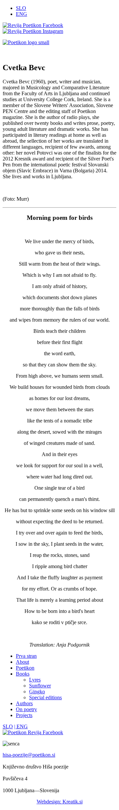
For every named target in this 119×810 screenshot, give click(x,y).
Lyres (35, 679)
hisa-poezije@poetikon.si (29, 755)
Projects (24, 715)
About (22, 662)
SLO (21, 8)
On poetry (26, 709)
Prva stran (26, 656)
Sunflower (40, 685)
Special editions (45, 697)
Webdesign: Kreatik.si (60, 801)
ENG (21, 14)
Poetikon (25, 668)
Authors (24, 703)
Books (22, 674)
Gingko (37, 691)
